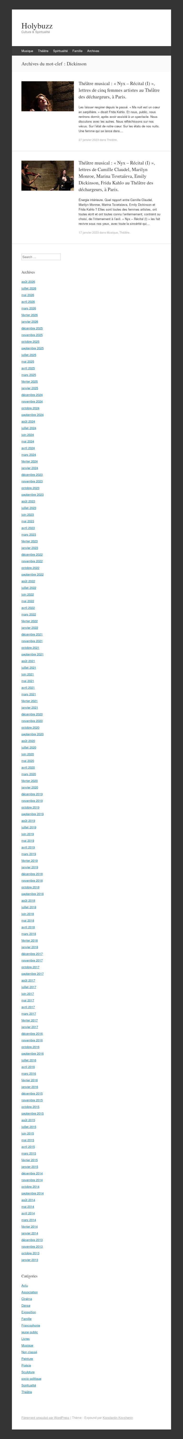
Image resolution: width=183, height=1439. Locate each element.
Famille (77, 50)
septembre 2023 (32, 494)
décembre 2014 (32, 1173)
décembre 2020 (32, 714)
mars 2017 (28, 1013)
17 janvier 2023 (89, 232)
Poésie (26, 1365)
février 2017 (29, 1020)
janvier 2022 (29, 627)
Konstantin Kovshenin (118, 1417)
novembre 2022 (32, 561)
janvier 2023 (29, 547)
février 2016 (29, 1080)
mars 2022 (28, 614)
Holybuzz (37, 25)
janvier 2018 (29, 947)
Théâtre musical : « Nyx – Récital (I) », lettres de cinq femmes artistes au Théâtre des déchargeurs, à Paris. (119, 90)
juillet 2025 (28, 354)
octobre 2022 (30, 567)
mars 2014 (28, 1220)
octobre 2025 (30, 341)
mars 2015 (28, 1153)
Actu (24, 1285)
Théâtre (43, 50)
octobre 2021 (30, 647)
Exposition (28, 1312)
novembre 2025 (32, 334)
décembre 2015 (32, 1093)
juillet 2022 (28, 587)
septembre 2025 (32, 348)
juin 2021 (27, 674)
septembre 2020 (32, 734)
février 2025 (29, 381)
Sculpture (28, 1372)
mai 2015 (27, 1140)
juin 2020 (27, 754)
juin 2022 (27, 594)
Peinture (27, 1358)
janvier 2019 (29, 867)
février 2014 (29, 1226)
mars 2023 (28, 534)
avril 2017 (28, 1007)
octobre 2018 (30, 887)
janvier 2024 (29, 468)
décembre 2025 (32, 328)
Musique (27, 50)
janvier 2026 (29, 321)
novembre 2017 (32, 960)
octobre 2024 (30, 408)
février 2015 (29, 1160)
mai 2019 (27, 840)
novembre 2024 (32, 401)
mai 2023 (27, 521)
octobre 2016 (30, 1046)
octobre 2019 (30, 807)
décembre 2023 (32, 474)
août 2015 (28, 1120)
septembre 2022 (32, 574)
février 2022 (29, 621)
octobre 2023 (30, 488)
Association (29, 1292)
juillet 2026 (28, 288)
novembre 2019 (32, 800)
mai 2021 (27, 681)
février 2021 (29, 700)
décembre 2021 (32, 634)
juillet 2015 (28, 1126)
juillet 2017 (28, 987)
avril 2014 (28, 1213)
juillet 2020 (28, 747)
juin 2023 (27, 514)
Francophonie (30, 1325)
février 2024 (29, 461)
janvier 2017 (29, 1027)
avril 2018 (28, 927)
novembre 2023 (32, 481)
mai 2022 (27, 601)
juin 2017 (27, 993)
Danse (25, 1305)
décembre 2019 (32, 794)
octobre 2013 (30, 1253)
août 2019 (28, 820)
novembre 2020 (32, 720)
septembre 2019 (32, 814)
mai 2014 (27, 1206)
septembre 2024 (32, 414)
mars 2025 (28, 374)
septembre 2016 (32, 1053)
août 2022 (28, 581)
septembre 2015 (32, 1113)
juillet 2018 (28, 907)
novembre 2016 (32, 1040)
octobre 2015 (30, 1106)
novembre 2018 (32, 880)
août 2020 (28, 740)
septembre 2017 (32, 973)
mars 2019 (28, 854)
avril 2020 (28, 767)
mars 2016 (28, 1073)
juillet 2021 (28, 667)
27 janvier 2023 (89, 140)
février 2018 (29, 940)
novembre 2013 (32, 1246)
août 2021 (28, 661)
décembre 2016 (32, 1033)
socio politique (31, 1378)
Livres (25, 1338)
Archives (93, 50)
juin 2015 (27, 1133)
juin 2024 (27, 434)
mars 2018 (28, 933)
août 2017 (28, 980)
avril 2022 (28, 607)
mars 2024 (28, 454)
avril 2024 (28, 448)
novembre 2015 (32, 1100)
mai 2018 (27, 920)
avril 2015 (28, 1146)
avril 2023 (28, 527)
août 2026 (28, 281)
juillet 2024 (28, 428)
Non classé (29, 1352)
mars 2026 (28, 308)
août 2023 (28, 501)
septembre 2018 (32, 893)
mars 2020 (28, 774)
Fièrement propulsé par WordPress (45, 1417)
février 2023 (29, 541)
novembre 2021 (32, 641)
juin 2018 (27, 913)
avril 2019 (28, 847)
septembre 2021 (32, 654)
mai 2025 (27, 361)
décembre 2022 (32, 554)
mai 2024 (27, 441)
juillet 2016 (28, 1060)
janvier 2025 (29, 388)
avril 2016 (28, 1066)
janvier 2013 (29, 1259)
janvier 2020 (29, 787)
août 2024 (28, 421)
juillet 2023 (28, 507)
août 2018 (28, 900)
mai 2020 (27, 760)
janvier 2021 (29, 707)
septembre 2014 (32, 1193)
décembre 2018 (32, 873)
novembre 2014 (32, 1180)
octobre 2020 (30, 727)
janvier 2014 (29, 1233)
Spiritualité (60, 50)
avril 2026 (28, 301)
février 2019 (29, 860)
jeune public (29, 1332)
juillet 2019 (28, 827)
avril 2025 (28, 368)
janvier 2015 (29, 1166)
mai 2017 (27, 1000)
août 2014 (28, 1200)
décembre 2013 (32, 1239)
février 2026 (29, 315)
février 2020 (29, 780)
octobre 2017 (30, 967)
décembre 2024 (32, 394)
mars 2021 (28, 694)
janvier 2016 (29, 1086)
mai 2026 (27, 295)
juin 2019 (27, 834)
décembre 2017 (32, 953)
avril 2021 (28, 687)
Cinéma (26, 1298)
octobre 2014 (30, 1186)
